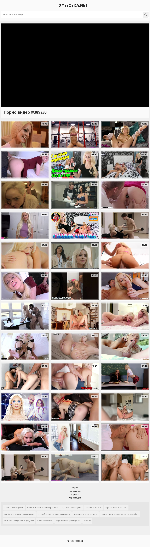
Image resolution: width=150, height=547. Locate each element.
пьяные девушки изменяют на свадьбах (120, 514)
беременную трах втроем (68, 520)
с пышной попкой (93, 507)
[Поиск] (146, 15)
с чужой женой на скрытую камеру (54, 514)
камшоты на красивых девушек (19, 520)
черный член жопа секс (116, 507)
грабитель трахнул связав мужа (19, 514)
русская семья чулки (71, 507)
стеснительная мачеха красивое (42, 507)
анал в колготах (44, 520)
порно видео (75, 491)
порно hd (75, 494)
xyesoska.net (73, 5)
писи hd (87, 520)
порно (75, 487)
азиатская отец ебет (14, 507)
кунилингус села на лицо (85, 514)
